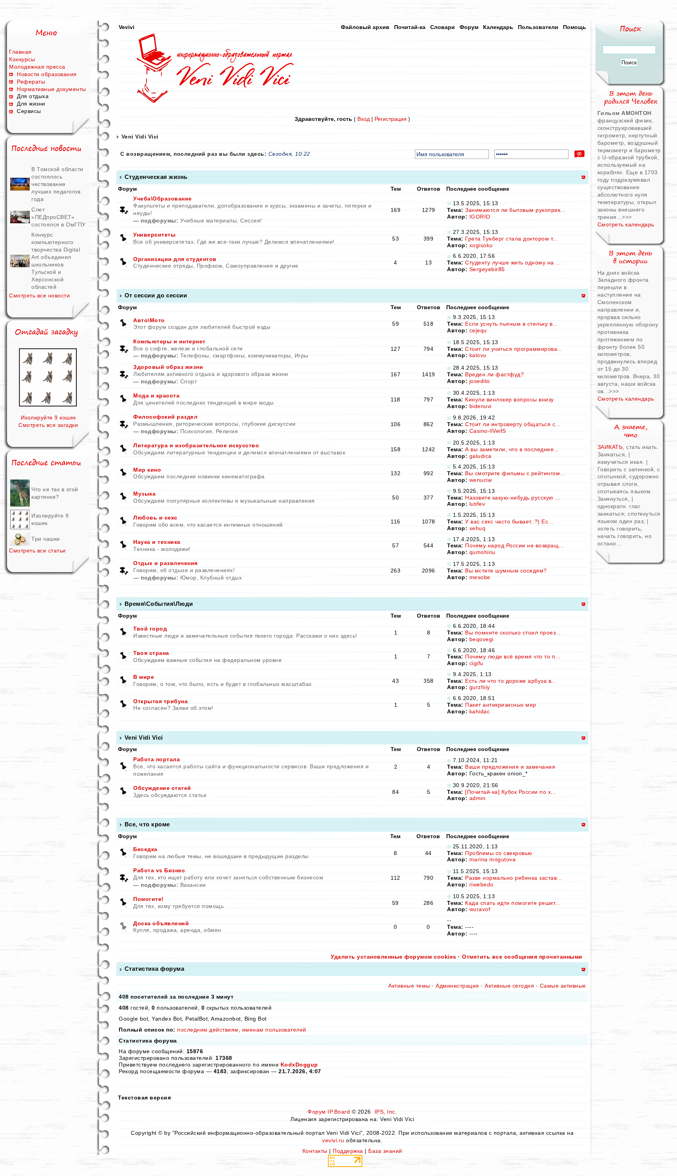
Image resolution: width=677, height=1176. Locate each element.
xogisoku (481, 245)
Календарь (498, 27)
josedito (479, 381)
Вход (363, 119)
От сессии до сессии (156, 295)
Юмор (188, 577)
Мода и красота (156, 395)
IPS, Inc (385, 1112)
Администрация (457, 986)
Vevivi (126, 27)
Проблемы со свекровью (498, 853)
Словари (442, 27)
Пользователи (538, 27)
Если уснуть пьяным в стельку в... (511, 324)
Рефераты (31, 81)
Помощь (574, 27)
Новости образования (47, 74)
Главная (20, 52)
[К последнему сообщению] (449, 203)
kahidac (479, 711)
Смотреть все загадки (48, 425)
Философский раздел (165, 417)
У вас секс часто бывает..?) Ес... (509, 521)
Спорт (188, 381)
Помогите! (148, 899)
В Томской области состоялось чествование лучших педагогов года (57, 184)
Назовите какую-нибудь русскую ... (513, 497)
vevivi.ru (333, 1140)
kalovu (478, 355)
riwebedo (481, 884)
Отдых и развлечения (165, 563)
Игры (301, 355)
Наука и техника (157, 542)
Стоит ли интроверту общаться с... (513, 424)
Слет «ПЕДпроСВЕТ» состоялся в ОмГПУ (58, 217)
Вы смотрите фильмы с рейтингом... (515, 473)
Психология (196, 431)
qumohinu (482, 552)
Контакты (315, 1151)
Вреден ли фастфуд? (494, 374)
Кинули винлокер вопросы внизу (509, 399)
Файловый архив (365, 27)
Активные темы (409, 986)
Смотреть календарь (625, 224)
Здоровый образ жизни (168, 367)
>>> (627, 217)
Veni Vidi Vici (140, 136)
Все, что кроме (147, 824)
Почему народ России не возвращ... (514, 545)
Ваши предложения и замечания (510, 767)
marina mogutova (492, 859)
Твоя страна (151, 653)
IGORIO (480, 216)
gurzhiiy (479, 687)
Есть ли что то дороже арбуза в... (511, 681)
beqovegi (481, 639)
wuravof (480, 909)
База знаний (385, 1151)
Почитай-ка (409, 27)
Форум (469, 27)
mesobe (480, 577)
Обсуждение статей (162, 788)
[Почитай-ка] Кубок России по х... (510, 792)
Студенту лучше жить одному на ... (513, 262)
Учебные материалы (208, 220)
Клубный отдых (221, 577)
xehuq (477, 528)
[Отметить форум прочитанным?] (124, 238)
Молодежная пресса (37, 67)
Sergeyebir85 (487, 269)
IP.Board (339, 1112)
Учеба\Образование (162, 198)
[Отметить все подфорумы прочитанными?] (124, 209)
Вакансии (193, 885)
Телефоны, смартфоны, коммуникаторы (235, 355)
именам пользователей (274, 1029)
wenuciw (480, 480)
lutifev (477, 504)
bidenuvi (480, 406)
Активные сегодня (509, 986)
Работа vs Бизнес (159, 870)
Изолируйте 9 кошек (48, 417)
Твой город (150, 628)
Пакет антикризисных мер (500, 705)
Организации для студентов (175, 259)
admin (477, 798)
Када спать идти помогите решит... (512, 903)
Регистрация (391, 119)
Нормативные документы (51, 89)
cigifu (476, 663)
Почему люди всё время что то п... (513, 656)
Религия (227, 431)
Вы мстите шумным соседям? (506, 570)
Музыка (144, 493)
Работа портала (156, 759)
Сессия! (251, 220)
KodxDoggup (299, 1064)
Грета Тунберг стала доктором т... (511, 238)
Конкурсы (22, 59)
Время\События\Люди (159, 603)
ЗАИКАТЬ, (611, 447)
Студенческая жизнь (156, 176)
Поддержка (348, 1151)
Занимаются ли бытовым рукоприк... (515, 210)
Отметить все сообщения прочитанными (522, 957)
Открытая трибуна (160, 701)
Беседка (145, 849)
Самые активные (563, 986)
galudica (480, 456)
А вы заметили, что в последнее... (512, 449)
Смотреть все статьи (37, 550)
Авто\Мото (149, 320)
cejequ (478, 330)
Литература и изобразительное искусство (196, 445)
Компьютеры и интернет (169, 341)
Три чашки (45, 539)
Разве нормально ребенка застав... (513, 878)
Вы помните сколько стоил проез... (513, 632)
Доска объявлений (161, 923)
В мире (143, 677)
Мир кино (147, 470)
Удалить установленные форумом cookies (393, 957)
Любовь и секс (155, 517)
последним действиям (208, 1029)
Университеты (154, 235)
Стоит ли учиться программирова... (514, 349)
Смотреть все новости (39, 295)
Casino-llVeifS (487, 431)
